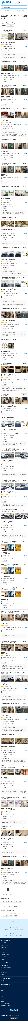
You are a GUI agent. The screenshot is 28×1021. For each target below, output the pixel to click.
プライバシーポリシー (5, 1003)
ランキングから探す (4, 952)
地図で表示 (14, 1018)
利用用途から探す (4, 947)
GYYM (2, 986)
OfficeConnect (3, 980)
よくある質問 (3, 956)
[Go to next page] (23, 889)
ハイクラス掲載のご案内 (5, 967)
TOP (1, 894)
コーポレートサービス (5, 954)
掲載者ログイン (4, 970)
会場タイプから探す (4, 945)
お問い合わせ (3, 996)
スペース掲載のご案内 (5, 965)
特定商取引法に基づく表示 (5, 1005)
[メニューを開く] (25, 2)
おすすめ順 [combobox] (10, 25)
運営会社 (2, 999)
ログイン (21, 2)
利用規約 (2, 959)
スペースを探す (4, 942)
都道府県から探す (4, 949)
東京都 (6, 894)
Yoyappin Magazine (4, 992)
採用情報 (2, 1001)
